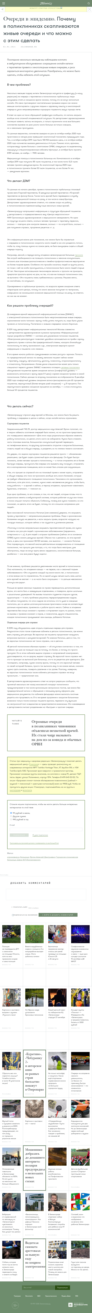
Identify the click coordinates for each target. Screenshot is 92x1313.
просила (79, 255)
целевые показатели (70, 367)
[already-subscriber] (40, 835)
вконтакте (27, 790)
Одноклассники (51, 1296)
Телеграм (17, 1296)
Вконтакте (29, 1296)
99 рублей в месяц (21, 813)
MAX (38, 1296)
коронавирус (13, 857)
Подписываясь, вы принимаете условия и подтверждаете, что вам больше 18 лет (34, 843)
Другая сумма (19, 816)
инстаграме (15, 790)
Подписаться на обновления (25, 915)
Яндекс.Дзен (66, 1296)
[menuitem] (17, 1296)
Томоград (33, 764)
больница (24, 857)
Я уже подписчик (40, 835)
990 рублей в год (20, 819)
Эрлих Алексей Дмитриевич (42, 857)
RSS (76, 1296)
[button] (19, 835)
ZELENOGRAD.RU (29, 47)
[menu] (59, 915)
